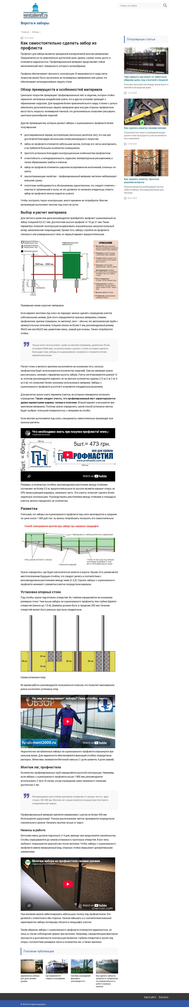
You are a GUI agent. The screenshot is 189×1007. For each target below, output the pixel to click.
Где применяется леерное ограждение (55, 977)
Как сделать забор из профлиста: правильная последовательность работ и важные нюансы (107, 981)
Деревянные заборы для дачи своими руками (30, 978)
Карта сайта (150, 997)
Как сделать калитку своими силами (145, 128)
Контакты (163, 997)
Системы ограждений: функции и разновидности (81, 978)
